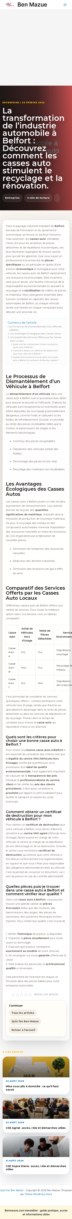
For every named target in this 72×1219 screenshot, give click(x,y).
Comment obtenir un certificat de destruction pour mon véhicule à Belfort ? (35, 352)
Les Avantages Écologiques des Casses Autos (35, 333)
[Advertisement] (36, 47)
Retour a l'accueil (23, 1030)
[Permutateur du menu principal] (65, 4)
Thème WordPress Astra (38, 1194)
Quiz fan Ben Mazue (25, 1021)
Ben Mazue (32, 4)
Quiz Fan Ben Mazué (11, 1190)
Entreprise (12, 197)
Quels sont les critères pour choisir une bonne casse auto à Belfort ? (35, 346)
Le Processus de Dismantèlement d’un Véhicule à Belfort (35, 328)
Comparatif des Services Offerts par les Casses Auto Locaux (36, 339)
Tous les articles (23, 1012)
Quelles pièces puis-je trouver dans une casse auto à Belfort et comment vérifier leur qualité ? (36, 359)
